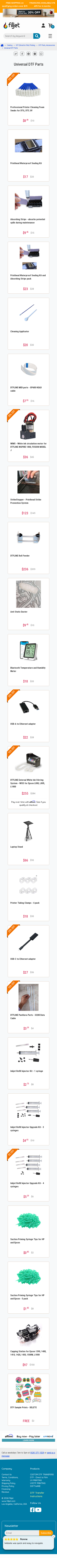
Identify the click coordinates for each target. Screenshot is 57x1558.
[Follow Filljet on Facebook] (32, 1509)
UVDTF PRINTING (38, 1483)
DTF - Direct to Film (39, 1477)
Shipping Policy (8, 1483)
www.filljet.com (8, 1501)
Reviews (5, 1492)
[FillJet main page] (11, 25)
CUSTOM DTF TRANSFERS (42, 1474)
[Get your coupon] (28, 12)
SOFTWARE (35, 1486)
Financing (6, 1489)
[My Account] (43, 25)
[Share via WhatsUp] (41, 53)
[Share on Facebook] (22, 53)
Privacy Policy (8, 1486)
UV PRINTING (36, 1480)
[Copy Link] (16, 53)
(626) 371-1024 (37, 1452)
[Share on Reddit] (29, 53)
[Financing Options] (28, 1438)
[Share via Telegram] (35, 53)
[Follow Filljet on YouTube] (38, 1509)
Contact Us (7, 1474)
